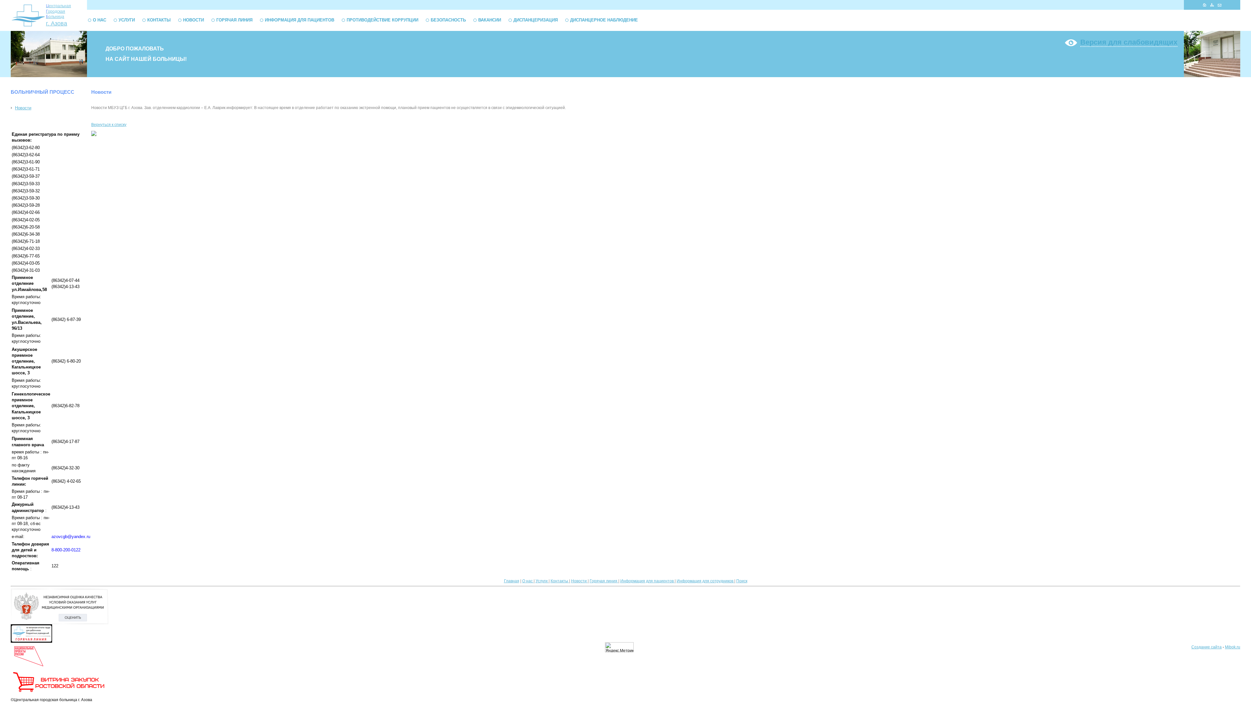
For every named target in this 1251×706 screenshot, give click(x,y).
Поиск (741, 581)
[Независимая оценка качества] (59, 623)
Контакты (159, 20)
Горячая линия (234, 20)
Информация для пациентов (299, 20)
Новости (193, 20)
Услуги (127, 20)
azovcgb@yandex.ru (70, 536)
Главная (511, 581)
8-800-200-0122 (65, 549)
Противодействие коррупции (382, 20)
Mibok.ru (1232, 647)
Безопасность (448, 20)
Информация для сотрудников (705, 581)
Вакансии (489, 20)
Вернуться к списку (108, 124)
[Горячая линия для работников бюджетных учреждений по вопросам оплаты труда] (31, 641)
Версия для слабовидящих (1128, 42)
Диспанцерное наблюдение (604, 20)
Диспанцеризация (535, 20)
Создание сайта (1206, 647)
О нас (99, 20)
